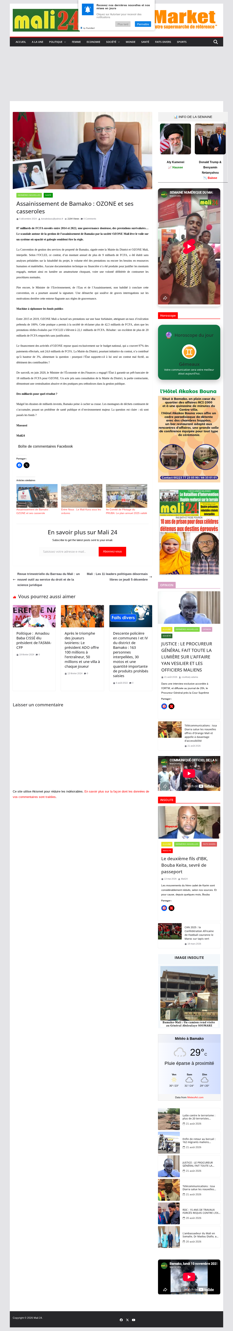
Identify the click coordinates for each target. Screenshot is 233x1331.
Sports (182, 42)
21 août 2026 (193, 1123)
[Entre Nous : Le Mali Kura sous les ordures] (81, 495)
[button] (64, 41)
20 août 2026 (193, 1218)
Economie (93, 42)
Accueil (21, 42)
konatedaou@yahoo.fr (52, 219)
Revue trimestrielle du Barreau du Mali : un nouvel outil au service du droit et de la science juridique (48, 579)
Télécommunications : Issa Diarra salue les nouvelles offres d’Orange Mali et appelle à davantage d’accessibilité (201, 733)
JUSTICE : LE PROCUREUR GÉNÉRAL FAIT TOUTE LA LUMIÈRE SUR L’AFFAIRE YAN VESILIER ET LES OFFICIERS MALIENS (186, 657)
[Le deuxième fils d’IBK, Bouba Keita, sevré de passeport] (189, 822)
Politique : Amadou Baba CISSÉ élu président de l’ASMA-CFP (33, 640)
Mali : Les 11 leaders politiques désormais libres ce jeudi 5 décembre (117, 576)
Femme (76, 42)
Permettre (143, 24)
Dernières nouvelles (29, 195)
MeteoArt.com (195, 1097)
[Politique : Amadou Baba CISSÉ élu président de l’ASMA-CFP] (34, 607)
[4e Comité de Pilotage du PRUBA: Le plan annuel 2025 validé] (126, 495)
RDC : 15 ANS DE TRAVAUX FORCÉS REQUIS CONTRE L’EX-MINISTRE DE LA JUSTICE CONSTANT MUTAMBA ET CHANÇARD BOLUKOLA (201, 1211)
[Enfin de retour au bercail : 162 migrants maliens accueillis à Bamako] (169, 1143)
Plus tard (123, 24)
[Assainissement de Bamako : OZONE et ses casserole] (37, 495)
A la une (37, 42)
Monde (130, 42)
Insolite (167, 851)
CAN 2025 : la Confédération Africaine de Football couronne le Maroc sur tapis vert (199, 932)
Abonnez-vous (112, 551)
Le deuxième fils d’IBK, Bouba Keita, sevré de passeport (184, 865)
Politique (55, 42)
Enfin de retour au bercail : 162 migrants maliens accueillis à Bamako (199, 1141)
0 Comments (90, 219)
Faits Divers (163, 42)
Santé (145, 42)
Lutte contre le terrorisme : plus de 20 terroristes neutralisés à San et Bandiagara (199, 1117)
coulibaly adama (190, 677)
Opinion (207, 629)
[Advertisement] (116, 73)
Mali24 (184, 879)
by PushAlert (89, 27)
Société (111, 42)
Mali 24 (38, 1317)
